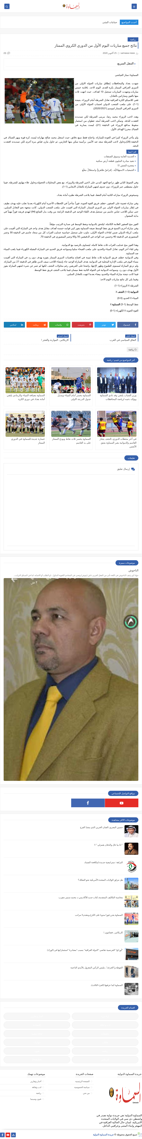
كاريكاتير (105, 1059)
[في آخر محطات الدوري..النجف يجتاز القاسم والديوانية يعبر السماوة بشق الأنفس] (116, 424)
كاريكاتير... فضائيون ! (113, 932)
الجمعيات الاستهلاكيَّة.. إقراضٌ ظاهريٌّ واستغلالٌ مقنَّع (108, 170)
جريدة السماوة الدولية (103, 1134)
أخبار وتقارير (35, 1081)
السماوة (116, 304)
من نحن (86, 1093)
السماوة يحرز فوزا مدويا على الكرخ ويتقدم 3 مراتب (99, 914)
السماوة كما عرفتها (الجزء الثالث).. (107, 985)
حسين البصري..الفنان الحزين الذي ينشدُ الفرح (101, 827)
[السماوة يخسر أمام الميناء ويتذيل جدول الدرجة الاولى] (71, 380)
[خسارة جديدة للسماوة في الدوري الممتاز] (25, 424)
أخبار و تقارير (37, 1016)
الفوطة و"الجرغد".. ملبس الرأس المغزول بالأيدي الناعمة (96, 967)
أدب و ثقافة (105, 1025)
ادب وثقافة (36, 1087)
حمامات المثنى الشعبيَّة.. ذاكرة (102, 22)
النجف (121, 291)
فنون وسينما (35, 1099)
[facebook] (88, 803)
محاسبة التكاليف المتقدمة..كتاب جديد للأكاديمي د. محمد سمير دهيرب (91, 897)
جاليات (105, 1042)
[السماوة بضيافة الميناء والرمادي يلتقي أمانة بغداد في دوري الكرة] (25, 380)
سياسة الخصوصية (82, 1087)
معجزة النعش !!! (126, 165)
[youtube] (122, 803)
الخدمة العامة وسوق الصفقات (119, 156)
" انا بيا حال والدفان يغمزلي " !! (108, 844)
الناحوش (133, 570)
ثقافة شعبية (37, 1033)
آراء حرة (105, 1016)
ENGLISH (37, 1059)
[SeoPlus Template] (139, 1134)
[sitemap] (13, 1135)
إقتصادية (37, 1025)
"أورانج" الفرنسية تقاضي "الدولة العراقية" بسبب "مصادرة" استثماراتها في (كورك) (85, 950)
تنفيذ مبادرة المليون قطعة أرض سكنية (115, 160)
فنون (37, 1051)
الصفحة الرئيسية (82, 1081)
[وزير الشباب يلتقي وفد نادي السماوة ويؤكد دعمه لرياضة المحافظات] (116, 380)
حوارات (37, 1042)
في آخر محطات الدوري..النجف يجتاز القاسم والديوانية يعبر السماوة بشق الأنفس (118, 442)
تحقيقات (105, 1033)
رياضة (133, 39)
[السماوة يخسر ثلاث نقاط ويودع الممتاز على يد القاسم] (71, 424)
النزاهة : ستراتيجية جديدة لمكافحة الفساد (103, 862)
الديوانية (134, 291)
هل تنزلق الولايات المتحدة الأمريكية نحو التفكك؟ (100, 879)
